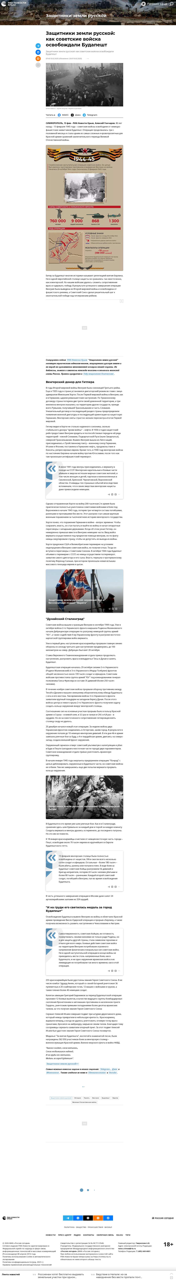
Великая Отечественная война (84, 1102)
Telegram (105, 1069)
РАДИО (77, 1235)
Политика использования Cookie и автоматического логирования (26, 1258)
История (77, 1098)
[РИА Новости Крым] (13, 4)
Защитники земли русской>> (63, 1064)
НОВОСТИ (51, 1235)
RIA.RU (119, 1235)
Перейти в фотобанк (74, 109)
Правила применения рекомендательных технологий (27, 1265)
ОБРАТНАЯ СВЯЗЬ (105, 1235)
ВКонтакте (53, 1073)
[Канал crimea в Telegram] (68, 1218)
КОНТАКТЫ (88, 1235)
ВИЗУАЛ (108, 1227)
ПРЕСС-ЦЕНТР (64, 1235)
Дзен (114, 1069)
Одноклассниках (97, 1073)
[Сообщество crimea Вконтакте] (78, 1218)
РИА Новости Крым (77, 360)
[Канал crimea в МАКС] (108, 1218)
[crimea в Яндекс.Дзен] (88, 1218)
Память (86, 1098)
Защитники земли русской (61, 1098)
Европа (115, 1098)
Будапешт (106, 1098)
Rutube (112, 1073)
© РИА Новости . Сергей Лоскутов (56, 109)
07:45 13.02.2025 (52, 59)
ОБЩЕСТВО (81, 1227)
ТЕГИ (127, 1235)
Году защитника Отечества (98, 374)
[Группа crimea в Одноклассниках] (98, 1218)
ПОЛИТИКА (69, 1227)
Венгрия (95, 1098)
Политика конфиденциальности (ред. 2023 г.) (23, 1262)
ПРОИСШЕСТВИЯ (95, 1227)
